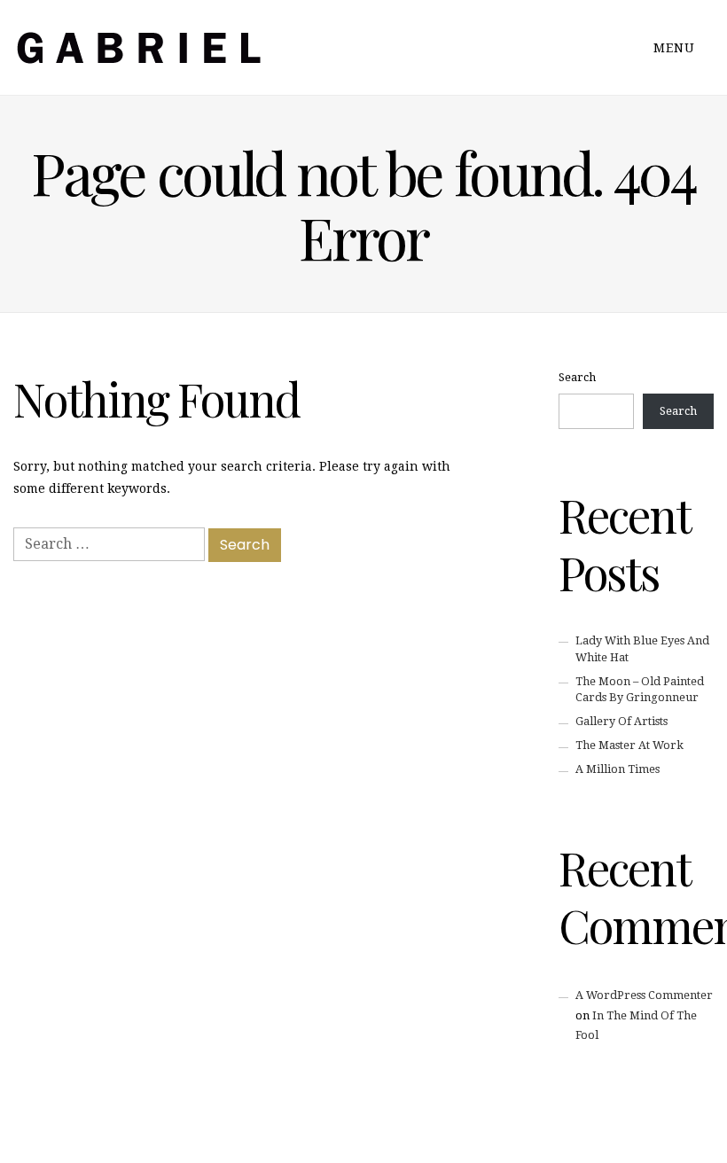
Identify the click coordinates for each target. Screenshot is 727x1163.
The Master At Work (629, 745)
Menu (676, 48)
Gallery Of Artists (621, 721)
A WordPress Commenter (644, 995)
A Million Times (617, 769)
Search (577, 377)
